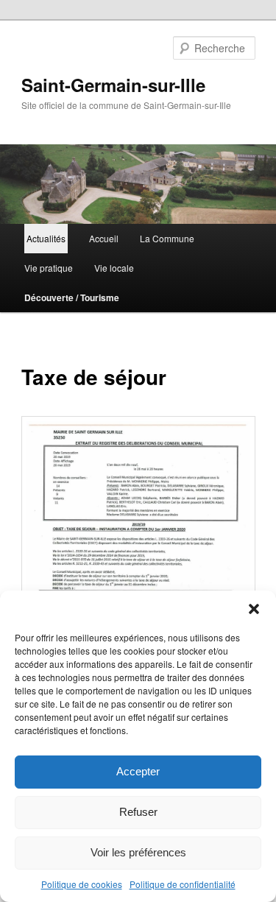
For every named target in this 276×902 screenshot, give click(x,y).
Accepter (138, 771)
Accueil (103, 238)
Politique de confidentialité (183, 884)
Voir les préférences (138, 852)
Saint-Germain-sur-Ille (113, 84)
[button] (254, 609)
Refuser (138, 812)
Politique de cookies (81, 884)
